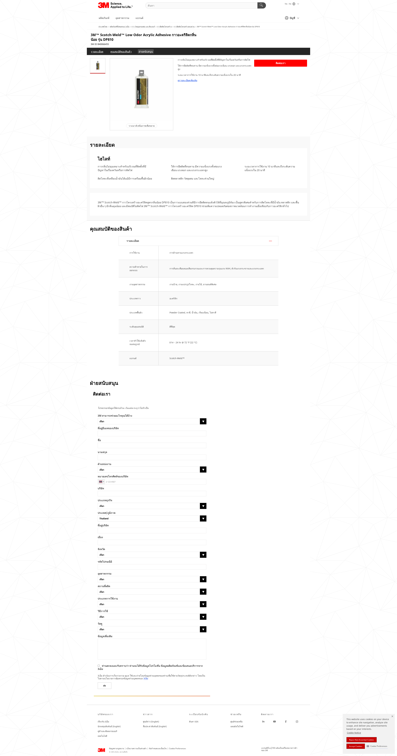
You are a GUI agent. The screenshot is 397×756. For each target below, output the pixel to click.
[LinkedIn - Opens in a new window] (263, 721)
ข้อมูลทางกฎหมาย (116, 748)
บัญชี (292, 18)
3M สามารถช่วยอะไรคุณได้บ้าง (115, 415)
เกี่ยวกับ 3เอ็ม (103, 721)
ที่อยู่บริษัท (103, 525)
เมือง (100, 537)
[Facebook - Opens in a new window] (285, 721)
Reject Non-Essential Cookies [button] (361, 739)
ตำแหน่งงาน (104, 464)
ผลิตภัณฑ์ (104, 18)
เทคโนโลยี (102, 736)
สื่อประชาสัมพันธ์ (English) (155, 726)
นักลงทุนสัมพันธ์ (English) (109, 726)
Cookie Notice (354, 732)
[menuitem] (97, 51)
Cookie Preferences (177, 748)
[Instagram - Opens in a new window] (297, 721)
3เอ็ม (145, 678)
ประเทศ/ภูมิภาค (107, 513)
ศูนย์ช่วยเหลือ (236, 721)
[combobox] (101, 481)
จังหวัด (101, 549)
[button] (377, 746)
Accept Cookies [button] (355, 746)
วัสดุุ (100, 623)
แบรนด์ (139, 18)
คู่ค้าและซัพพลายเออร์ (107, 731)
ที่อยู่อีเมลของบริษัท (108, 428)
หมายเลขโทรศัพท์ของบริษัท (113, 476)
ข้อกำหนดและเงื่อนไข (158, 748)
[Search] (261, 5)
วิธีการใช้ (103, 611)
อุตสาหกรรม (122, 18)
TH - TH (288, 4)
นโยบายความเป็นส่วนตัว (136, 748)
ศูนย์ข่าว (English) (151, 721)
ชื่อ (99, 440)
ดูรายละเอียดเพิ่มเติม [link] (187, 80)
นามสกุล (102, 452)
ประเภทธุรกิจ (105, 500)
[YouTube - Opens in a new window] (274, 721)
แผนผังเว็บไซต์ (236, 726)
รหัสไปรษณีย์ (105, 561)
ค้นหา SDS (193, 721)
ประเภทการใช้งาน (108, 598)
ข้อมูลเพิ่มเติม (105, 636)
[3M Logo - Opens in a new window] (115, 5)
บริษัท (101, 488)
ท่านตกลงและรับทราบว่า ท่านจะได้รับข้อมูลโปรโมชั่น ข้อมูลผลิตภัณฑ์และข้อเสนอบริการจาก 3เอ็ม (150, 667)
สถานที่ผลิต (104, 586)
